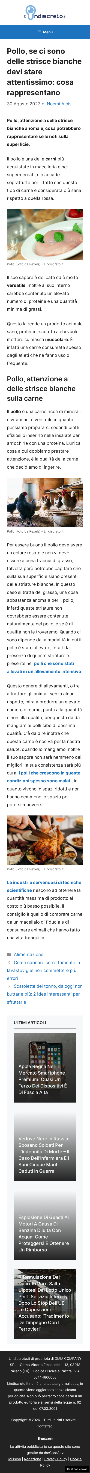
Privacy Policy (55, 1459)
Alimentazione (28, 954)
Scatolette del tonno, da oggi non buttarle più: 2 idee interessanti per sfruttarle (45, 994)
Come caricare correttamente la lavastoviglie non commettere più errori (43, 970)
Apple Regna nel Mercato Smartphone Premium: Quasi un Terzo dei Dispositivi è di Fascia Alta (42, 1079)
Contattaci (45, 1426)
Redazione (32, 1459)
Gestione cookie (77, 1469)
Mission (14, 1459)
